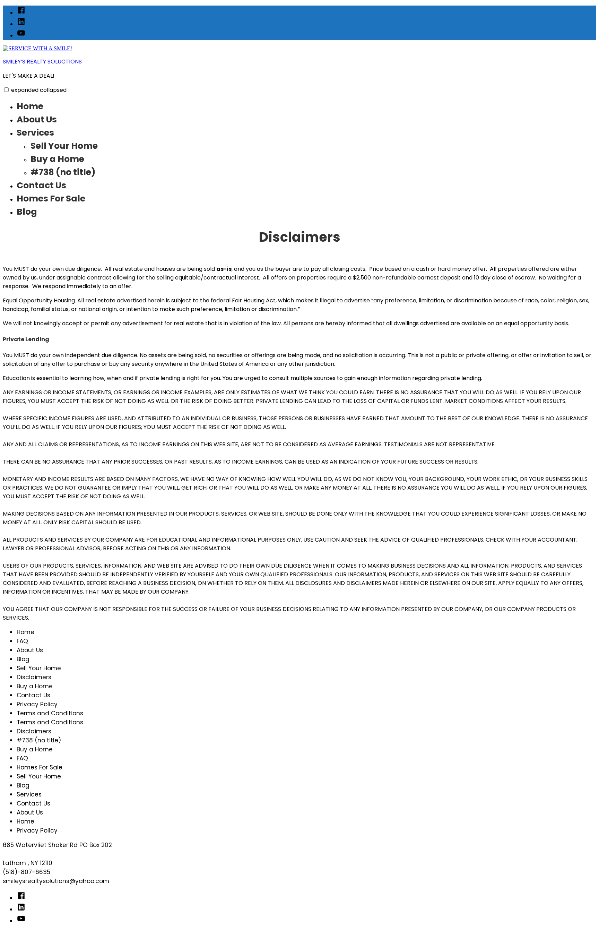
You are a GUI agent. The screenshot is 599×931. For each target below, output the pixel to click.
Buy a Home (57, 159)
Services (35, 133)
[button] (6, 89)
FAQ (22, 641)
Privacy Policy (37, 704)
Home (30, 106)
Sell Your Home (64, 146)
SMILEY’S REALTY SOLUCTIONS (42, 62)
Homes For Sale (51, 198)
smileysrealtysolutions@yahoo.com (56, 881)
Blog (27, 212)
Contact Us (41, 185)
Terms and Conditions (50, 713)
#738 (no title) (63, 172)
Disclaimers (34, 677)
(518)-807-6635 (26, 872)
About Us (37, 119)
